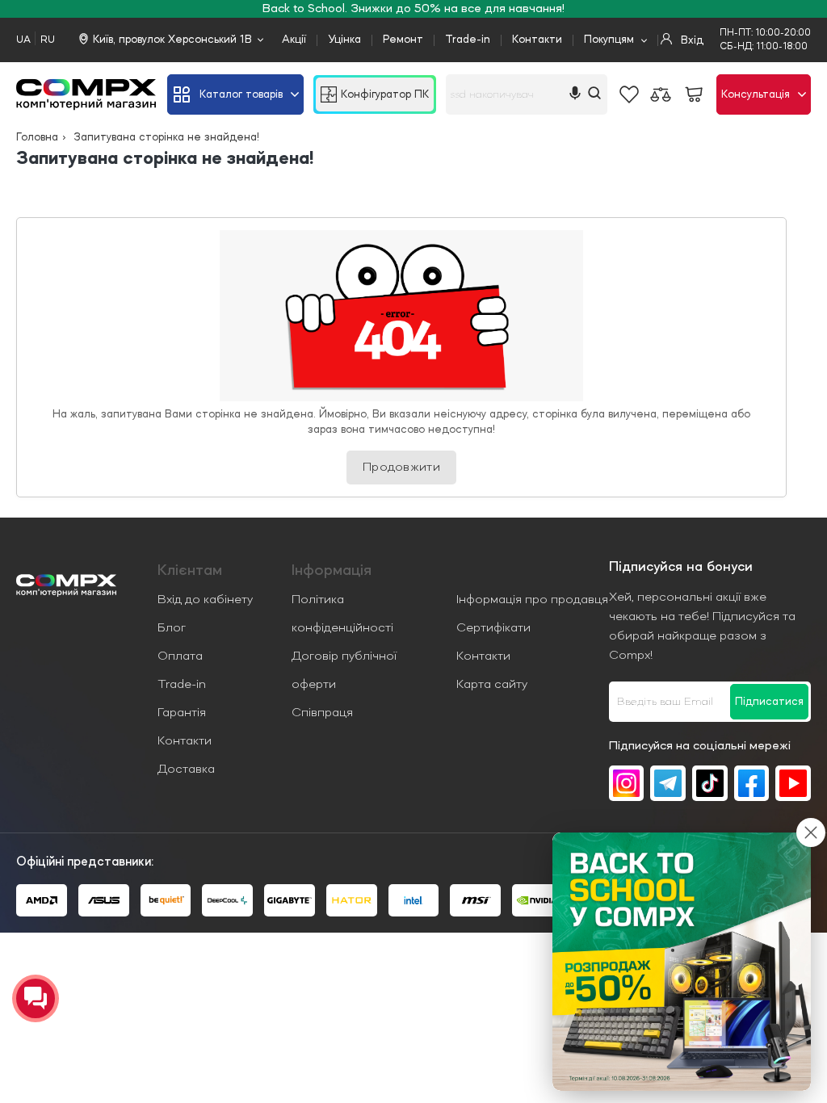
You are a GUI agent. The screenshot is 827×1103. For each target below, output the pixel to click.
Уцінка (344, 39)
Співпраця (322, 713)
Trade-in (467, 39)
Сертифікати (493, 628)
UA (23, 40)
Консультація (755, 94)
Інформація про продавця (532, 599)
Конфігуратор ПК (385, 94)
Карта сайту (491, 684)
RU (47, 40)
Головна (37, 137)
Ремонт (403, 39)
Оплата (180, 656)
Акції (294, 39)
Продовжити (401, 467)
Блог (171, 628)
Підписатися (769, 701)
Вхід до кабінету (205, 599)
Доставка (186, 769)
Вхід (690, 40)
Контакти (537, 39)
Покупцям (609, 39)
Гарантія (181, 713)
